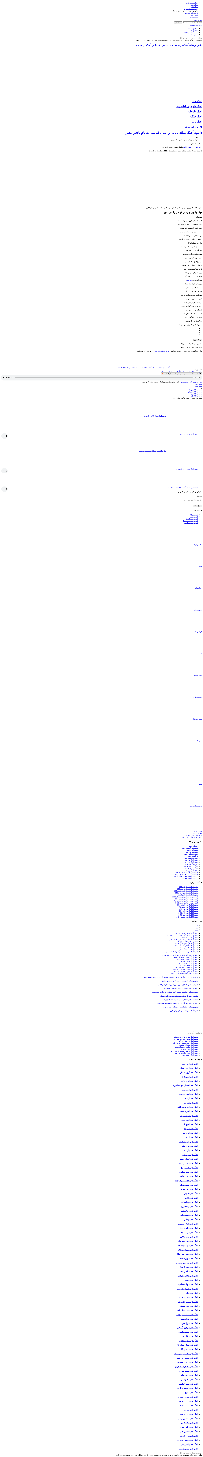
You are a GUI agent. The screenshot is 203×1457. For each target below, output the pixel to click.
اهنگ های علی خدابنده (188, 1297)
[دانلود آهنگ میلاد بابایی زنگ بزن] (182, 416)
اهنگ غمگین (196, 116)
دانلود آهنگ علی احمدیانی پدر (188, 963)
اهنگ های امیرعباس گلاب (187, 1107)
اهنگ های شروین (191, 1280)
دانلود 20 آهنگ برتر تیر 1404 (188, 887)
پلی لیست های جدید (191, 9)
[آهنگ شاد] (186, 824)
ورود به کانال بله (196, 394)
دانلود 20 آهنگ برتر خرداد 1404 (187, 889)
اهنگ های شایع (192, 1293)
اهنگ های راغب (191, 1198)
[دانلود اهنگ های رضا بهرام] (186, 584)
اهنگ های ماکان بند (190, 1336)
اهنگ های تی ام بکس (189, 1159)
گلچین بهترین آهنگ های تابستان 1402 (185, 901)
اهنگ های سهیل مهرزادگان (187, 1254)
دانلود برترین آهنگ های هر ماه (192, 837)
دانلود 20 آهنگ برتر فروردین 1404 (186, 893)
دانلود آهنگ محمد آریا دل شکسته (187, 947)
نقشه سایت (194, 17)
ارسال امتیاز (197, 340)
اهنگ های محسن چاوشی (187, 1358)
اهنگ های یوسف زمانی (188, 1449)
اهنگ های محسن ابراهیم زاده (186, 1353)
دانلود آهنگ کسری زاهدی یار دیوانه (186, 957)
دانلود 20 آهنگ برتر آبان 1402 (188, 913)
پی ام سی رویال (192, 856)
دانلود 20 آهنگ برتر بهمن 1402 (188, 907)
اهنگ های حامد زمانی (189, 1176)
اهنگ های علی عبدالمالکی (187, 1310)
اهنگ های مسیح (191, 1392)
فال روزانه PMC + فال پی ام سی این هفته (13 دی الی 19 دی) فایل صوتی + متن (170, 977)
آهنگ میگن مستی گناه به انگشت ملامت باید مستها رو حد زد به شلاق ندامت (144, 367)
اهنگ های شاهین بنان (189, 1271)
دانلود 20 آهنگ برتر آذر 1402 (188, 911)
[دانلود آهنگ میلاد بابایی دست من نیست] (182, 451)
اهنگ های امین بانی (190, 1124)
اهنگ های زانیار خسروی (188, 1224)
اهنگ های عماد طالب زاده (187, 1314)
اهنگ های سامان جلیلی (188, 1228)
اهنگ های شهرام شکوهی (187, 1289)
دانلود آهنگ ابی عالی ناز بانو (188, 949)
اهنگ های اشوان (191, 1103)
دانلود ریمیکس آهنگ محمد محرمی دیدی (184, 973)
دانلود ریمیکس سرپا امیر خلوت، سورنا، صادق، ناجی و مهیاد (177, 1003)
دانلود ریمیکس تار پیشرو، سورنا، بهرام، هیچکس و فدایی (179, 996)
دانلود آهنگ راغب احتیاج (190, 937)
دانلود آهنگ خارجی (191, 860)
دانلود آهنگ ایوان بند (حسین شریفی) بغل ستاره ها (181, 951)
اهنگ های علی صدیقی (189, 1306)
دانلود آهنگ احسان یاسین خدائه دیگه (185, 1043)
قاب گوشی (194, 517)
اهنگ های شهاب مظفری (187, 1284)
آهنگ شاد (197, 101)
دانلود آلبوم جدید (192, 850)
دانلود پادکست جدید (191, 858)
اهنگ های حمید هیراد (189, 1189)
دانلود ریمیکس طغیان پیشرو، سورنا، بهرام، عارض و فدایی (178, 984)
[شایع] (186, 64)
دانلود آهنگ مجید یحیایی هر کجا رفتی (185, 1039)
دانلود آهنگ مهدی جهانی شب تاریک (186, 1037)
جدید (192, 147)
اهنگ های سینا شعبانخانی (187, 1241)
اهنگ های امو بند (191, 1129)
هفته (196, 926)
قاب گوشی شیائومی (191, 523)
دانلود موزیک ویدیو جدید (190, 848)
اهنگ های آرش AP (190, 1064)
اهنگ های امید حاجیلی (189, 1116)
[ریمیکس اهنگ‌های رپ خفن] (186, 80)
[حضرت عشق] (186, 97)
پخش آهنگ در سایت (191, 32)
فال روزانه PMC (193, 126)
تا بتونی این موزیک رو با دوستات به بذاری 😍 (181, 373)
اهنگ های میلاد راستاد (189, 1427)
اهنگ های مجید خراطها (188, 1384)
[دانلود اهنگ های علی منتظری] (186, 693)
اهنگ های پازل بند (190, 1150)
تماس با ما (194, 15)
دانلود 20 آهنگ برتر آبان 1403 (188, 895)
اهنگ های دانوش (191, 1193)
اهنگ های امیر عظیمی (188, 1111)
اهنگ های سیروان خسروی (187, 1263)
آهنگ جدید (194, 5)
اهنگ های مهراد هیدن (189, 1414)
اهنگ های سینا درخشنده (188, 1245)
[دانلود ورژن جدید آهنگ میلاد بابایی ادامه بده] (182, 485)
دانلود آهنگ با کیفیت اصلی (193, 371)
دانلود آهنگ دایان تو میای (189, 1049)
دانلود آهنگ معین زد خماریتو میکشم (185, 967)
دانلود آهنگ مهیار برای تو (189, 961)
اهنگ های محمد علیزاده (188, 1371)
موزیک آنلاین (198, 831)
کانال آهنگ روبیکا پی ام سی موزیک (186, 874)
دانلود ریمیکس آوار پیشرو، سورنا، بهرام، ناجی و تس (180, 955)
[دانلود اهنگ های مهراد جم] (186, 737)
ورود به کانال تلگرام (195, 392)
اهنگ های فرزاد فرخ (189, 1323)
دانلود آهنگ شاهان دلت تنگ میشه (186, 945)
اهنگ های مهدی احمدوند (188, 1397)
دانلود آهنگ (194, 30)
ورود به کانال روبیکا (195, 390)
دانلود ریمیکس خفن (191, 854)
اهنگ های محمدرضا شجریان (186, 1366)
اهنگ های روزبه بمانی (189, 1215)
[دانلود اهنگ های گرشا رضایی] (186, 628)
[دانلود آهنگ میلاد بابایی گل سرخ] (182, 467)
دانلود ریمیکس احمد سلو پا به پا (187, 941)
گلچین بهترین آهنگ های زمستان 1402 (185, 897)
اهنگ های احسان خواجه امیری (185, 1085)
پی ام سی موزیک (192, 3)
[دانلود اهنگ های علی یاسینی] (186, 606)
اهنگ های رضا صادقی (189, 1202)
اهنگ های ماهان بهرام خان (187, 1345)
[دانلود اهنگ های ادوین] (186, 780)
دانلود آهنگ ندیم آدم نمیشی (188, 1045)
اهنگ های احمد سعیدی (188, 1094)
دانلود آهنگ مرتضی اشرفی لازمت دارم (184, 1051)
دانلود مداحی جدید (192, 852)
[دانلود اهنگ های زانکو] (186, 758)
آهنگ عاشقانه (195, 111)
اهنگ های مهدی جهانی (188, 1401)
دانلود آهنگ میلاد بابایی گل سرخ (187, 469)
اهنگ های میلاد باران (189, 1423)
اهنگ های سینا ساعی (189, 1237)
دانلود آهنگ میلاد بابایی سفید (188, 434)
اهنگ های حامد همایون (188, 1172)
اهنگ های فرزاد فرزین (189, 1319)
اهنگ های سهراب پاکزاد (188, 1250)
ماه (197, 928)
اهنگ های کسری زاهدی (188, 1332)
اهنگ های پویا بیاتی (190, 1155)
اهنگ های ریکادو (191, 1219)
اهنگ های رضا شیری (189, 1206)
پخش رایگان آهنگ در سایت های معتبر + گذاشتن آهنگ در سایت (169, 45)
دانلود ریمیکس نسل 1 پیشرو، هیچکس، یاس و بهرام (180, 1007)
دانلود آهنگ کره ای (191, 862)
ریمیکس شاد (193, 846)
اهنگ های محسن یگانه (189, 1349)
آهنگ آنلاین (194, 7)
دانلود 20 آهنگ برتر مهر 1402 (188, 915)
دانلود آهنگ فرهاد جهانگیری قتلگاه (186, 943)
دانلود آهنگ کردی (192, 870)
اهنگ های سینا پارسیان (188, 1267)
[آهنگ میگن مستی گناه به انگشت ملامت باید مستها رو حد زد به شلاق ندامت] (186, 367)
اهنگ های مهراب (191, 1410)
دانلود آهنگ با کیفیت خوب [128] (173, 371)
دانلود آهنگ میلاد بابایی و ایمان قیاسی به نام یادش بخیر (164, 132)
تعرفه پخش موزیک (191, 13)
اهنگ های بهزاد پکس (189, 1146)
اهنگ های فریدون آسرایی (187, 1327)
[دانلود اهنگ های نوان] (186, 650)
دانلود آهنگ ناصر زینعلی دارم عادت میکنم (183, 939)
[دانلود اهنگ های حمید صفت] (186, 671)
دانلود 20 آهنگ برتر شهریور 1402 (187, 917)
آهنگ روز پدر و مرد (191, 868)
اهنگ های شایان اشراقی (188, 1276)
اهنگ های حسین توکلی (188, 1185)
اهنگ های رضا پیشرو (189, 1211)
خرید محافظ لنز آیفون (161, 351)
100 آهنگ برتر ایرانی (191, 864)
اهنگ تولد (197, 121)
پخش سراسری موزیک (190, 878)
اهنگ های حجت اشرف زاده (186, 1180)
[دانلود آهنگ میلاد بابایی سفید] (182, 432)
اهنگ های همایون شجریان (187, 1440)
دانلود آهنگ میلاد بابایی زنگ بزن (155, 416)
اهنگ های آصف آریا (190, 1077)
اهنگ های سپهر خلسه (189, 1258)
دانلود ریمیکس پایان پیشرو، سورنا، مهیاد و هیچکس (180, 988)
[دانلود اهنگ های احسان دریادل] (186, 715)
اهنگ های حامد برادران (188, 1163)
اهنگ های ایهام (192, 1137)
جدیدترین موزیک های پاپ (193, 835)
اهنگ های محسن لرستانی (187, 1362)
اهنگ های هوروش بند (189, 1436)
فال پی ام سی (197, 833)
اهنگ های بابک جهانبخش (188, 1142)
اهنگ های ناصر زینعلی (189, 1431)
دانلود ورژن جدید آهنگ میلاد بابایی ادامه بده (183, 487)
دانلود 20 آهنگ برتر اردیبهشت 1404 (186, 891)
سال (196, 930)
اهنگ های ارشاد (191, 1098)
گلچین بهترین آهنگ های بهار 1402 (186, 903)
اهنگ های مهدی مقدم (189, 1405)
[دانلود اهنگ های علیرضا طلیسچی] (186, 802)
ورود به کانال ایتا (196, 396)
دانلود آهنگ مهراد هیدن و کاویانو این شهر (184, 1011)
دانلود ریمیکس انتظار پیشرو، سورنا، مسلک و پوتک (181, 999)
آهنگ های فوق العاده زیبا (189, 106)
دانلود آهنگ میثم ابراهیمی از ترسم (186, 933)
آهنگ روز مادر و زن (191, 866)
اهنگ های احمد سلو (190, 1090)
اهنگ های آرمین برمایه (189, 1068)
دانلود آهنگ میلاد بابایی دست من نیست (152, 451)
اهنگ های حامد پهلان (189, 1167)
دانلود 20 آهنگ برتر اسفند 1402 (187, 905)
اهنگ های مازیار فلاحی (188, 1341)
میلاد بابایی (187, 147)
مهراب (189, 280)
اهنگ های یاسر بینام (189, 1444)
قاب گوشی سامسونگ (190, 521)
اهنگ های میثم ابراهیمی (188, 1418)
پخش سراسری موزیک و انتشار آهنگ (185, 876)
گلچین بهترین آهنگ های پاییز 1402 (186, 899)
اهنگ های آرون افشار (189, 1072)
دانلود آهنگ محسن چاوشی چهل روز (185, 971)
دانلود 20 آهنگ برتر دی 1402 (188, 909)
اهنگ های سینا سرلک (189, 1232)
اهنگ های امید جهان (189, 1120)
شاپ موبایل (194, 515)
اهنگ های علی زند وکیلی (188, 1302)
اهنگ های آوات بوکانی (189, 1081)
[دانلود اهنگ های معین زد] (186, 562)
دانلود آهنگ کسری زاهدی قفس (187, 959)
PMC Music (198, 20)
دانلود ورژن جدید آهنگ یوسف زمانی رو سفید (182, 935)
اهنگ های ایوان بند (190, 1133)
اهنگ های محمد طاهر (189, 1375)
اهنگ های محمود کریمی (188, 1379)
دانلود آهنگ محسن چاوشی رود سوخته (185, 969)
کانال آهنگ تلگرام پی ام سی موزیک (186, 872)
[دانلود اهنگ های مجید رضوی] (186, 541)
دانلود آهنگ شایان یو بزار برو (188, 965)
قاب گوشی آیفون (192, 519)
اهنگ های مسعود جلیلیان (187, 1388)
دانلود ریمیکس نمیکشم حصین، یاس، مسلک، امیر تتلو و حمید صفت (175, 992)
